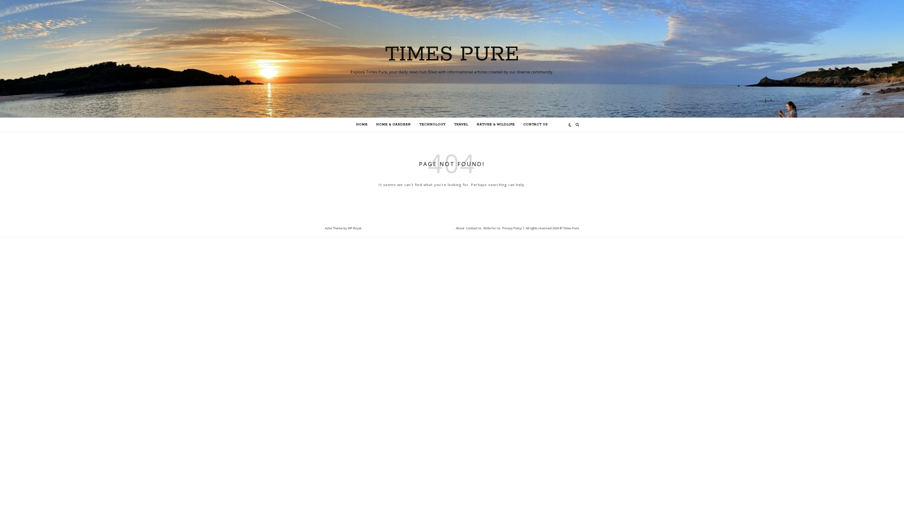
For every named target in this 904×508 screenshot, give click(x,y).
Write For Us (491, 228)
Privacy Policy (512, 228)
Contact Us (535, 125)
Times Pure (452, 54)
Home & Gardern (393, 125)
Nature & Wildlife (496, 125)
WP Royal (354, 228)
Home (362, 125)
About (460, 228)
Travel (461, 125)
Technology (432, 125)
